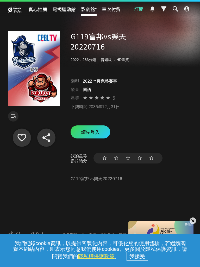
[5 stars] (151, 158)
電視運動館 (64, 9)
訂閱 (138, 8)
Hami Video (15, 9)
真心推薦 (37, 9)
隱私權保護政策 (96, 256)
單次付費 (111, 9)
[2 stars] (116, 158)
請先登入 (90, 132)
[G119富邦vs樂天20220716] (22, 138)
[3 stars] (128, 158)
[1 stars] (104, 158)
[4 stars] (140, 158)
